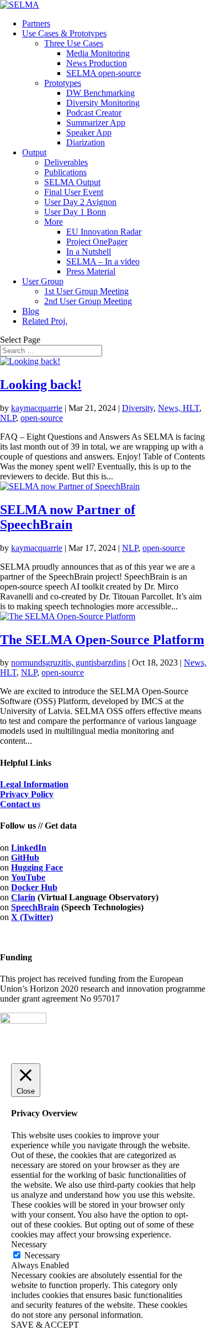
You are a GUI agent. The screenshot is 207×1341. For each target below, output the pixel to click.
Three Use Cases (73, 43)
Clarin (23, 897)
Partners (36, 23)
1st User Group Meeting (86, 291)
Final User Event (73, 192)
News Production (96, 63)
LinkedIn (28, 847)
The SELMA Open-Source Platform (102, 639)
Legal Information (34, 784)
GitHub (25, 857)
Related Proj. (44, 321)
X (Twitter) (32, 917)
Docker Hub (34, 887)
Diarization (85, 142)
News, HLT (178, 408)
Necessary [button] (29, 1244)
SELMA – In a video (103, 261)
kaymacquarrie (36, 408)
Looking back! (41, 384)
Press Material (90, 271)
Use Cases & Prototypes (64, 33)
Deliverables (66, 162)
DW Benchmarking (100, 93)
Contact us (20, 804)
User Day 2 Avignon (80, 202)
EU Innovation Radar (103, 231)
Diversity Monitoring (103, 102)
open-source (41, 418)
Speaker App (89, 132)
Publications (65, 172)
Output (34, 152)
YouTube (28, 877)
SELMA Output (72, 182)
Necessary (42, 1255)
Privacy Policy (27, 794)
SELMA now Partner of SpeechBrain (67, 517)
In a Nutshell (88, 251)
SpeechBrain (35, 907)
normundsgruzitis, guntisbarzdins (68, 662)
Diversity (137, 408)
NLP (8, 418)
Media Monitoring (98, 53)
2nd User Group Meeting (88, 301)
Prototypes (62, 83)
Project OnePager (97, 241)
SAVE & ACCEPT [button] (45, 1324)
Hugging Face (37, 867)
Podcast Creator (93, 112)
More (53, 221)
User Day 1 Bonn (75, 212)
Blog (30, 311)
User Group (42, 281)
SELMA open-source (103, 73)
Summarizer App (95, 122)
